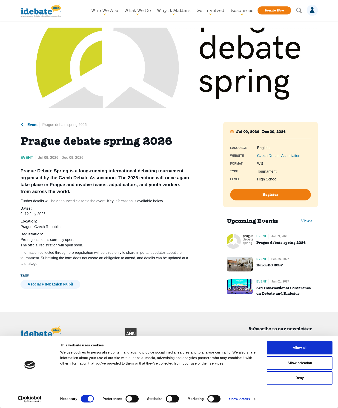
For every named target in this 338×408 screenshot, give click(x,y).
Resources (241, 10)
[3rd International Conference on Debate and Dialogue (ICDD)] (240, 286)
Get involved (210, 10)
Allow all (299, 348)
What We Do (137, 10)
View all (307, 221)
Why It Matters (174, 10)
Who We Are (104, 10)
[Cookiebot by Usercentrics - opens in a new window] (30, 399)
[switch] (132, 398)
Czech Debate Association (278, 156)
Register (270, 194)
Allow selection (299, 363)
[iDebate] (40, 10)
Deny (299, 378)
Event (31, 125)
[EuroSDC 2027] (240, 264)
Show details (239, 399)
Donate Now (274, 10)
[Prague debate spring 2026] (240, 241)
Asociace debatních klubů (50, 284)
